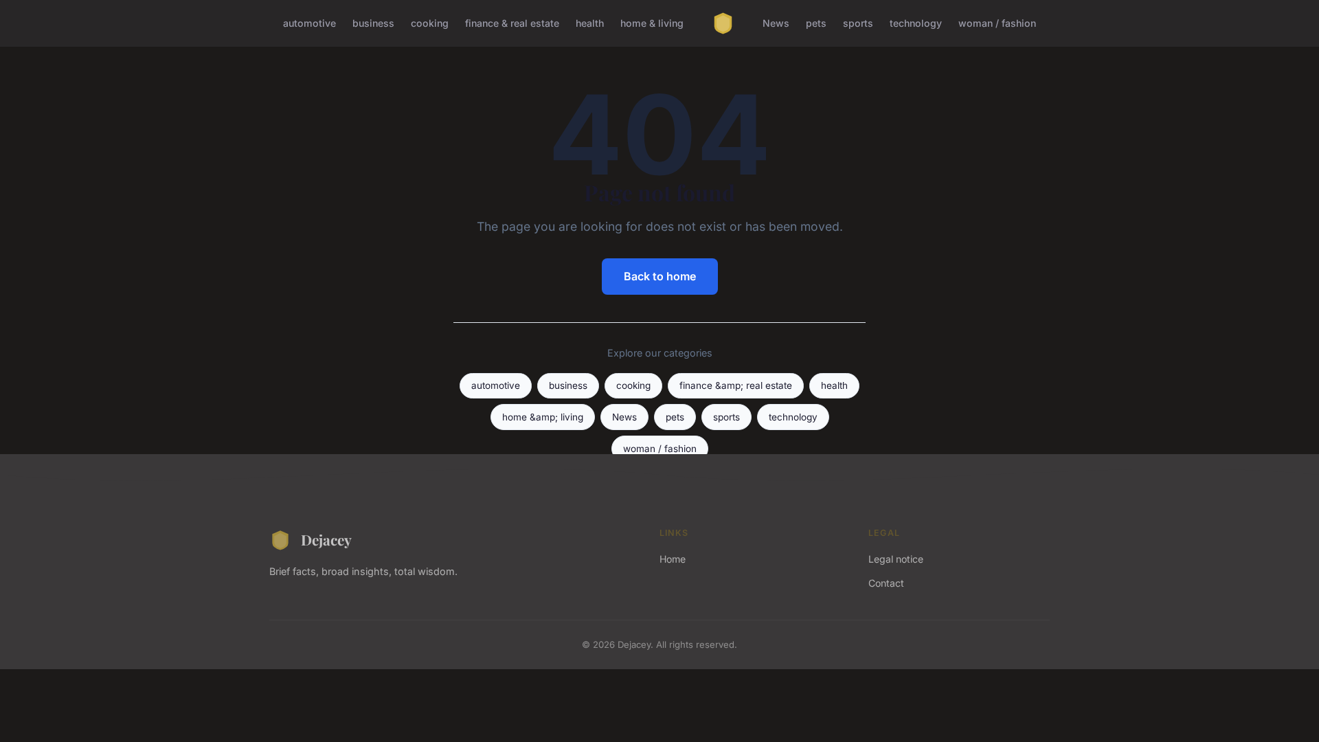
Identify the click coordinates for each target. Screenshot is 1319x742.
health (590, 23)
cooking (430, 23)
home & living (652, 23)
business (373, 23)
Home (673, 559)
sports (858, 23)
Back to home (660, 276)
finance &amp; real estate (735, 385)
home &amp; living (542, 417)
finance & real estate (512, 23)
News (776, 23)
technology (916, 23)
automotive (309, 23)
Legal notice (895, 559)
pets (816, 23)
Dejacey (326, 539)
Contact (886, 583)
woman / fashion (997, 23)
